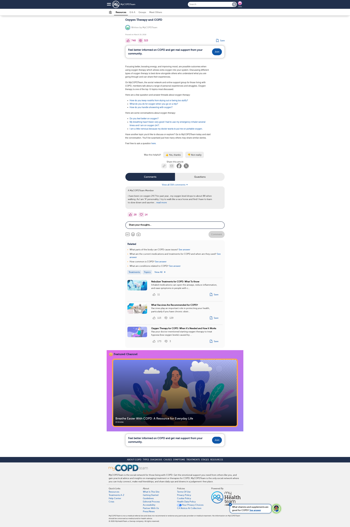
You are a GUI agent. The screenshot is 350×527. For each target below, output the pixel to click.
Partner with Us (151, 508)
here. (153, 143)
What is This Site (151, 492)
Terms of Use (184, 492)
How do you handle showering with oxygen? (151, 107)
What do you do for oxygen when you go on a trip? (154, 103)
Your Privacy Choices (192, 505)
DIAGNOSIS (156, 459)
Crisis (111, 501)
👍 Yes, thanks (173, 155)
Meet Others (155, 12)
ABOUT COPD (134, 459)
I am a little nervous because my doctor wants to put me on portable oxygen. (166, 128)
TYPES (146, 459)
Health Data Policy (186, 501)
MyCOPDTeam (127, 4)
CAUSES (168, 459)
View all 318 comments (174, 185)
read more (161, 202)
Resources (121, 12)
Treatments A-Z (116, 495)
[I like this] (128, 40)
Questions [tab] (200, 176)
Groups (142, 12)
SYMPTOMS (179, 459)
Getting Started (150, 495)
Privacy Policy (184, 495)
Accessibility (149, 505)
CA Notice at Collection (189, 508)
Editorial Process (151, 501)
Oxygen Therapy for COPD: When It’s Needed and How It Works (183, 328)
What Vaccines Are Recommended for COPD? (174, 305)
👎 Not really (195, 155)
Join (240, 7)
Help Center (115, 498)
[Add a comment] (140, 40)
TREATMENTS (193, 459)
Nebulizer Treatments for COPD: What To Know (175, 281)
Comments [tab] (150, 176)
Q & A (132, 12)
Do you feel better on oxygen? (144, 118)
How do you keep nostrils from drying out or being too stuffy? (159, 100)
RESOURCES (216, 459)
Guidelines (148, 498)
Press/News (149, 511)
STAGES (205, 459)
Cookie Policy (184, 498)
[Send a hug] (141, 214)
